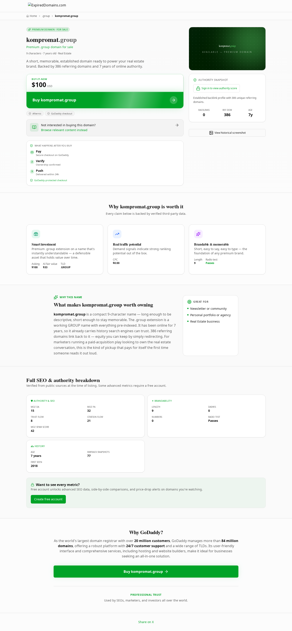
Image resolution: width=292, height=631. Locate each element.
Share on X (146, 622)
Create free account (48, 499)
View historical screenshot (230, 133)
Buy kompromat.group (143, 571)
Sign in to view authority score (219, 88)
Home (33, 16)
